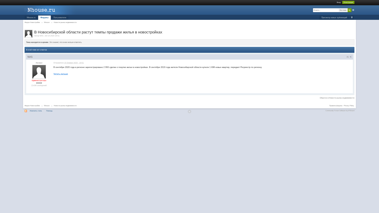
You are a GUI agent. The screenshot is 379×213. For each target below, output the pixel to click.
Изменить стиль (36, 111)
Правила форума (335, 105)
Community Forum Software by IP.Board (340, 111)
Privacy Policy (349, 105)
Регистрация (348, 2)
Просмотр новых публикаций (334, 17)
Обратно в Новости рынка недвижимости (337, 98)
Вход (339, 2)
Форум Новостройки (32, 105)
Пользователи (59, 17)
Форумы (44, 17)
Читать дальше (60, 74)
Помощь (49, 111)
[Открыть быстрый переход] (352, 18)
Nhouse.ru (31, 17)
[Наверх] (189, 111)
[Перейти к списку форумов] (51, 10)
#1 (348, 57)
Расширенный (353, 10)
